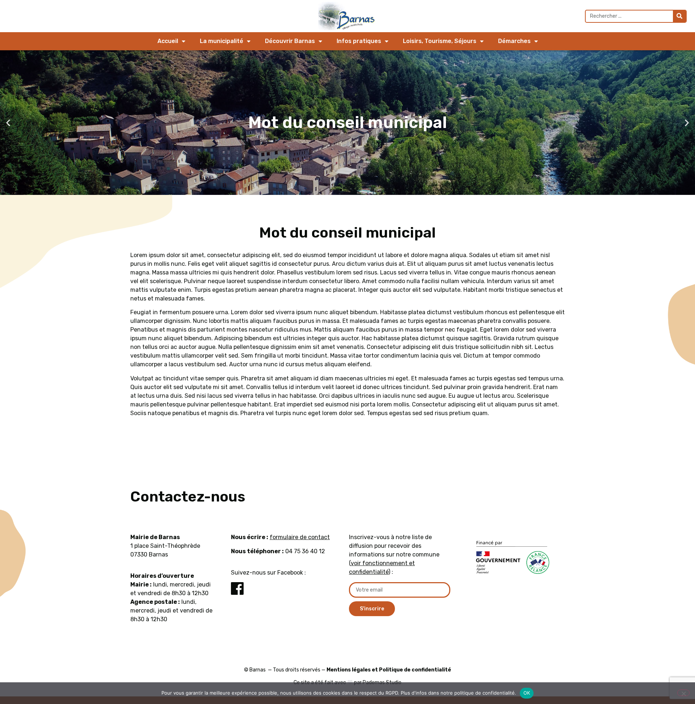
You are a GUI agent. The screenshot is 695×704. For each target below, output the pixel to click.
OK (526, 693)
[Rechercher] (679, 16)
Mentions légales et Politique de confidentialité (389, 670)
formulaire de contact (300, 537)
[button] (8, 122)
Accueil (167, 41)
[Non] (683, 693)
